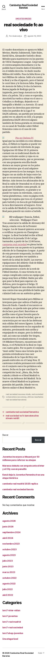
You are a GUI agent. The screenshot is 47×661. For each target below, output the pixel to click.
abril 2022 (7, 595)
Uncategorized (23, 19)
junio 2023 (7, 566)
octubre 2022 (9, 578)
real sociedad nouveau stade (18, 394)
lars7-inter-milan (11, 610)
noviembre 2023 (11, 543)
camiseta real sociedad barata (18, 489)
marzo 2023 (8, 572)
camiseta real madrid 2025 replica (20, 483)
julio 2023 (7, 561)
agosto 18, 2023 (34, 36)
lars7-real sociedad (12, 627)
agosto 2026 (9, 521)
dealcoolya (17, 36)
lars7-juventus (10, 616)
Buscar (5, 435)
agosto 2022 (9, 583)
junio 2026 (7, 526)
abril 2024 (7, 538)
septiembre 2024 (11, 532)
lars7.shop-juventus (12, 633)
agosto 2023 (9, 555)
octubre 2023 (9, 549)
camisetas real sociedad (14, 244)
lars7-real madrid (11, 622)
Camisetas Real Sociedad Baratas (23, 6)
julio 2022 (7, 589)
